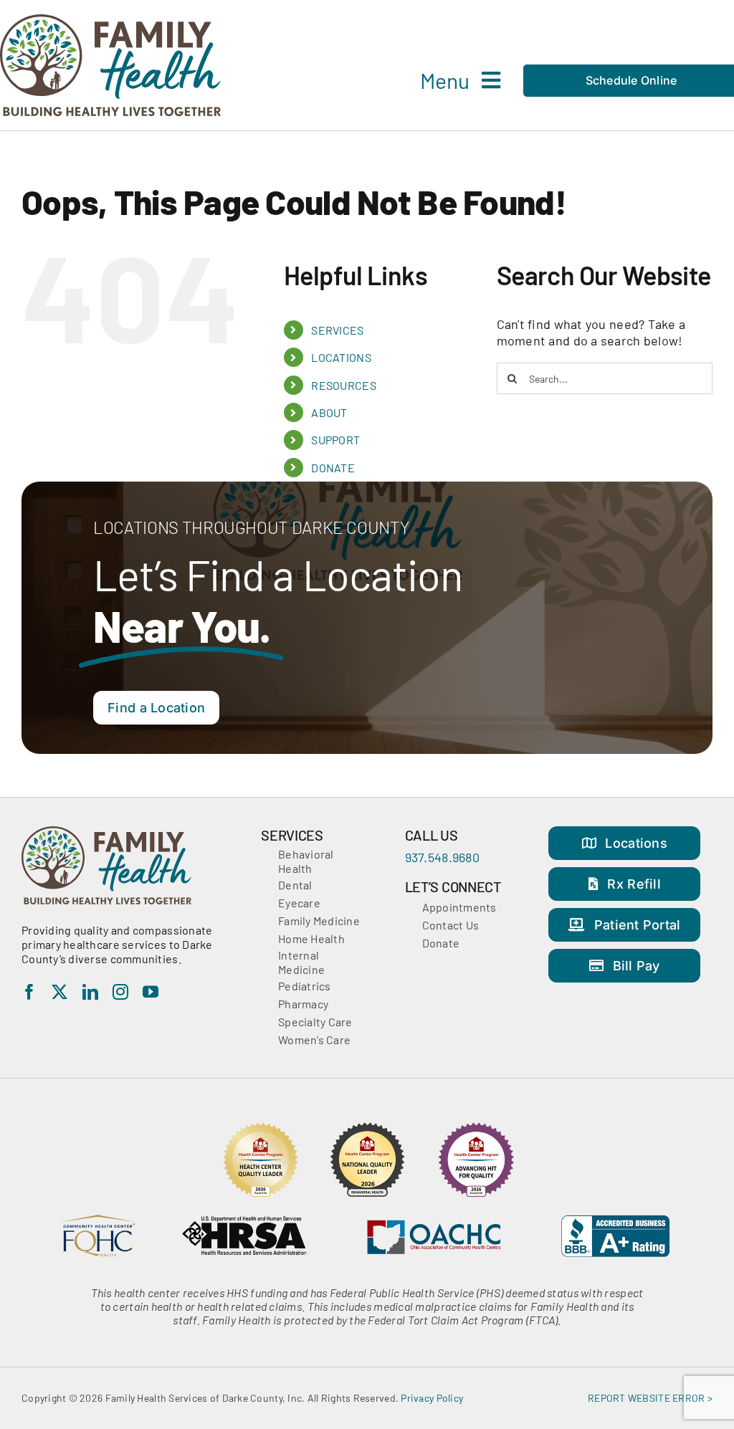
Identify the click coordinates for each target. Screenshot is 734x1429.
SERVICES (337, 330)
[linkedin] (90, 992)
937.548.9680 (442, 857)
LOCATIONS (341, 357)
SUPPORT (335, 439)
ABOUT (329, 412)
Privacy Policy (432, 1398)
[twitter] (59, 992)
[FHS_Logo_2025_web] (110, 21)
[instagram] (120, 992)
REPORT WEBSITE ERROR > (650, 1398)
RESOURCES (343, 385)
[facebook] (29, 992)
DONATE (333, 467)
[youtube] (150, 992)
